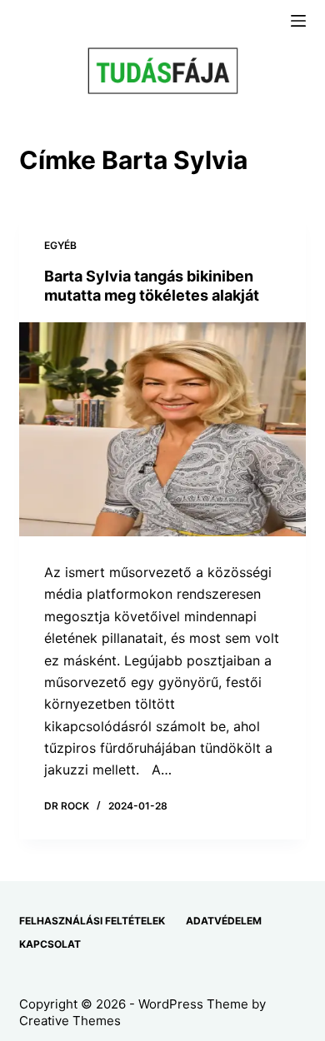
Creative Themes (70, 1021)
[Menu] (298, 20)
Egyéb (60, 245)
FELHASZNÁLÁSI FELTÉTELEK (92, 920)
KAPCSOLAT (50, 944)
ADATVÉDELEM (224, 920)
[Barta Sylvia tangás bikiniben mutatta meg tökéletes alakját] (162, 429)
